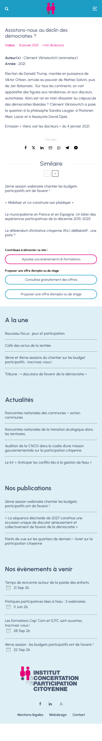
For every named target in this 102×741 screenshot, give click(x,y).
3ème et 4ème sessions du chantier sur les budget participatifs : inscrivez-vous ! (45, 359)
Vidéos (10, 45)
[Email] (50, 148)
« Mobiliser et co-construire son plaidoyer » (39, 202)
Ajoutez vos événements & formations (51, 259)
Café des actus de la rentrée (28, 345)
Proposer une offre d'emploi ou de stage (51, 294)
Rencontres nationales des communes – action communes (42, 415)
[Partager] (26, 148)
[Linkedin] (50, 703)
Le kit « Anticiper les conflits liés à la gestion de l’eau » (48, 462)
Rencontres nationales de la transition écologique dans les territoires (49, 431)
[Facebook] (40, 703)
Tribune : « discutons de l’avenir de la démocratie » (46, 374)
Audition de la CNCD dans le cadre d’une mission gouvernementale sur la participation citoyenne (44, 448)
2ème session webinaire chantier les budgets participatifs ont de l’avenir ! (41, 188)
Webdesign (58, 715)
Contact (79, 715)
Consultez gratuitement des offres (51, 280)
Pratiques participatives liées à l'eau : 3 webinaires (45, 601)
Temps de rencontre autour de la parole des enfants (47, 582)
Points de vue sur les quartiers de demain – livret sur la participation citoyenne (49, 541)
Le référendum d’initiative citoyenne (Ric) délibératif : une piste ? (50, 232)
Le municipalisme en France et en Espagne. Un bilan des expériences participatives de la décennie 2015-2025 (50, 216)
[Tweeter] (33, 148)
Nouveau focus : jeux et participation (35, 333)
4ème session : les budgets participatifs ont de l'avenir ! (49, 644)
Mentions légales (30, 715)
